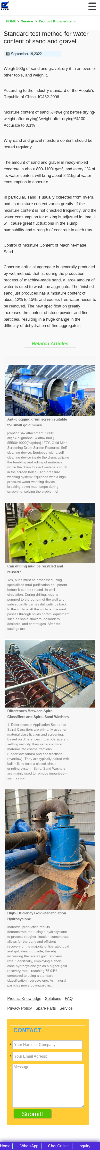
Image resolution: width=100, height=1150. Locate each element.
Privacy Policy (19, 1008)
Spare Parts (45, 1008)
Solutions (53, 999)
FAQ (69, 999)
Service (66, 1008)
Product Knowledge (24, 999)
